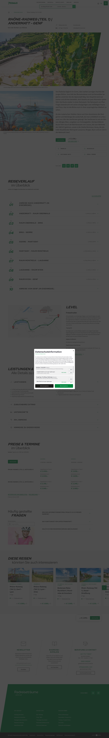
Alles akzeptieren (64, 386)
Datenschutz (42, 353)
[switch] (70, 369)
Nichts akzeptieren (44, 386)
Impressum (37, 353)
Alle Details (64, 372)
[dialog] (54, 369)
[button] (69, 369)
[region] (54, 374)
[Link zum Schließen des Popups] (73, 351)
